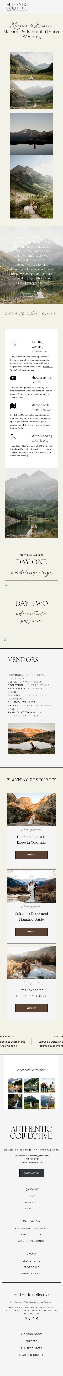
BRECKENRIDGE (18, 1307)
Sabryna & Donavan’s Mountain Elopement (50, 1041)
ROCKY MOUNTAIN (42, 1307)
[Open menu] (55, 6)
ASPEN (28, 1313)
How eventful (25, 702)
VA (35, 1313)
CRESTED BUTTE (30, 1310)
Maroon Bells (31, 682)
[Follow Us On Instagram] (31, 1087)
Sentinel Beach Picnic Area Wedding (12, 1041)
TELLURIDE (49, 1310)
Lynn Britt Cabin (40, 685)
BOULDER (12, 1310)
